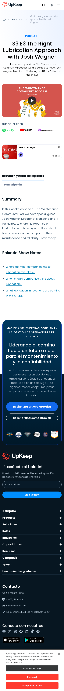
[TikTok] (33, 631)
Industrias (9, 538)
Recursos (8, 551)
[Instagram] (16, 631)
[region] (32, 670)
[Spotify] (8, 131)
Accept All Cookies (32, 685)
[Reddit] (38, 631)
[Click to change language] (51, 5)
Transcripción (12, 184)
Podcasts (17, 19)
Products (8, 517)
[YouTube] (4, 631)
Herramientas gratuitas (19, 571)
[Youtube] (26, 131)
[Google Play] (34, 640)
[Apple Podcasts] (45, 131)
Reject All (32, 677)
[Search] (43, 5)
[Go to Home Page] (12, 4)
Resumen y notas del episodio (23, 176)
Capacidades (12, 544)
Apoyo (6, 564)
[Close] (59, 654)
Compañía (10, 558)
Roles (6, 531)
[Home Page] (4, 19)
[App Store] (11, 640)
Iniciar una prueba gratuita (32, 406)
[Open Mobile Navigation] (59, 5)
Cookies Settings (32, 668)
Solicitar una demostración (32, 418)
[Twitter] (10, 631)
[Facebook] (21, 631)
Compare (9, 511)
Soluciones (10, 524)
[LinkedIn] (27, 631)
